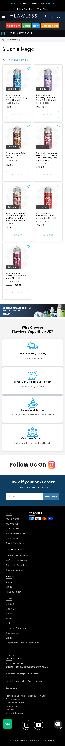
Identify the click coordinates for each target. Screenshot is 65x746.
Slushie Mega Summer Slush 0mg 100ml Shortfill (16, 275)
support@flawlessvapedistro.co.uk (27, 666)
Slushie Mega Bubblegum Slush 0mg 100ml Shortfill (46, 97)
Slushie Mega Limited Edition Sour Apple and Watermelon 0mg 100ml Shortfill (17, 217)
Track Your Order (16, 543)
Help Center (13, 538)
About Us (11, 582)
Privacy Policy (13, 591)
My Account (13, 523)
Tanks (9, 613)
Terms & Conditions (17, 565)
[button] (45, 16)
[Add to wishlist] (28, 68)
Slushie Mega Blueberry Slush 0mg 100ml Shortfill (17, 97)
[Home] (3, 39)
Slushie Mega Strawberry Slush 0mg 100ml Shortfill (46, 215)
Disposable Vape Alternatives (22, 642)
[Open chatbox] (58, 724)
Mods (9, 618)
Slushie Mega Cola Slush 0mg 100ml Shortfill (16, 155)
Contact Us (12, 528)
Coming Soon (50, 25)
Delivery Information (17, 555)
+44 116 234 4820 (16, 663)
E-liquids (11, 604)
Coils (8, 623)
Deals (26, 25)
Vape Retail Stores (16, 533)
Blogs (9, 587)
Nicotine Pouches (16, 628)
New (36, 25)
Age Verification (15, 570)
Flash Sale (13, 25)
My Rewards (12, 519)
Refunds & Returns (16, 560)
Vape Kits (11, 608)
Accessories (13, 633)
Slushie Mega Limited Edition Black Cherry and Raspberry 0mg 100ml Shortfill (47, 157)
